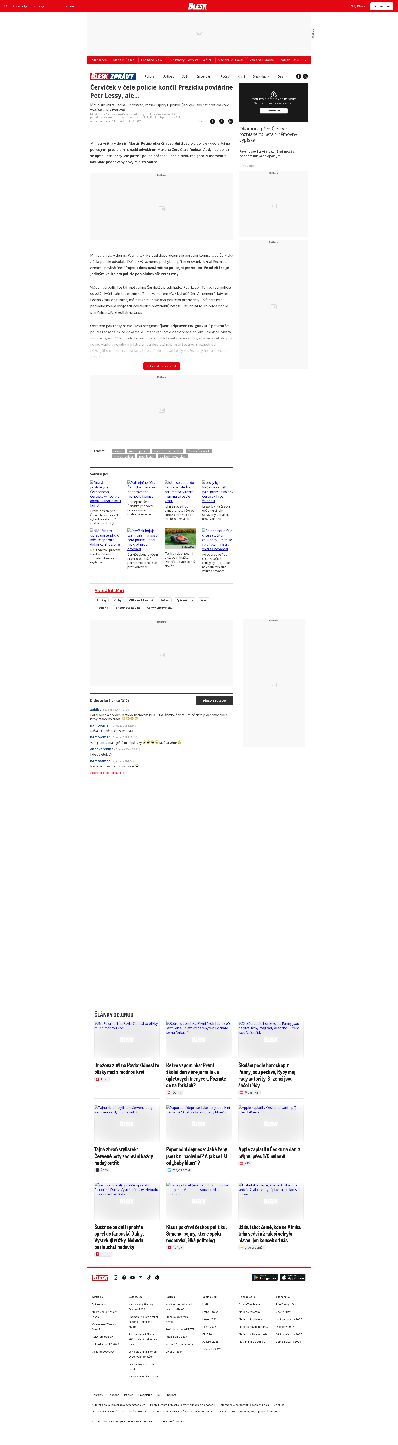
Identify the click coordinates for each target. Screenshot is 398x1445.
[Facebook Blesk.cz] (298, 76)
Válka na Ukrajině (141, 600)
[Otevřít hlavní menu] (6, 6)
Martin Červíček (199, 451)
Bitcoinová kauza (127, 607)
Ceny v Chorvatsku (160, 607)
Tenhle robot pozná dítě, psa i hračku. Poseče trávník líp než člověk (180, 559)
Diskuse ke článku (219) (109, 700)
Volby (117, 600)
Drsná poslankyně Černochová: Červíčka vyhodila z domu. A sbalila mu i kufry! (105, 517)
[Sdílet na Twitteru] (219, 121)
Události (168, 76)
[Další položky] (305, 60)
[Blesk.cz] (197, 6)
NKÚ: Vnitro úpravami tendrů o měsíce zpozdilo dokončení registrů (105, 556)
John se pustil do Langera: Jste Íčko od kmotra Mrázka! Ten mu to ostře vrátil (180, 512)
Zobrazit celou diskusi (105, 772)
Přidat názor (214, 700)
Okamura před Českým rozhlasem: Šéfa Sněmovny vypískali (268, 134)
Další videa (247, 166)
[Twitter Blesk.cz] (305, 76)
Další (281, 76)
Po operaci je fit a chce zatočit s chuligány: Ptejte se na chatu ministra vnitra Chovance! (216, 562)
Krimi (241, 76)
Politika (149, 76)
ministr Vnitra (123, 456)
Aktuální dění (109, 590)
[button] (265, 1278)
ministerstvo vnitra (167, 451)
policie (118, 451)
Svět (185, 76)
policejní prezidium (173, 456)
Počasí (225, 76)
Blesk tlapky (261, 76)
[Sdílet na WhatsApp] (228, 121)
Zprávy (101, 600)
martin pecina (138, 451)
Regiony (102, 607)
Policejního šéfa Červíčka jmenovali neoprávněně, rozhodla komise (140, 508)
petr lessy (146, 456)
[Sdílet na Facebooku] (210, 121)
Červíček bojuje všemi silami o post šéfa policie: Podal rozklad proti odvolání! (142, 560)
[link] (115, 1278)
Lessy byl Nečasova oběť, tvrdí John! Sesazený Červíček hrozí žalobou (216, 512)
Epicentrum (204, 76)
